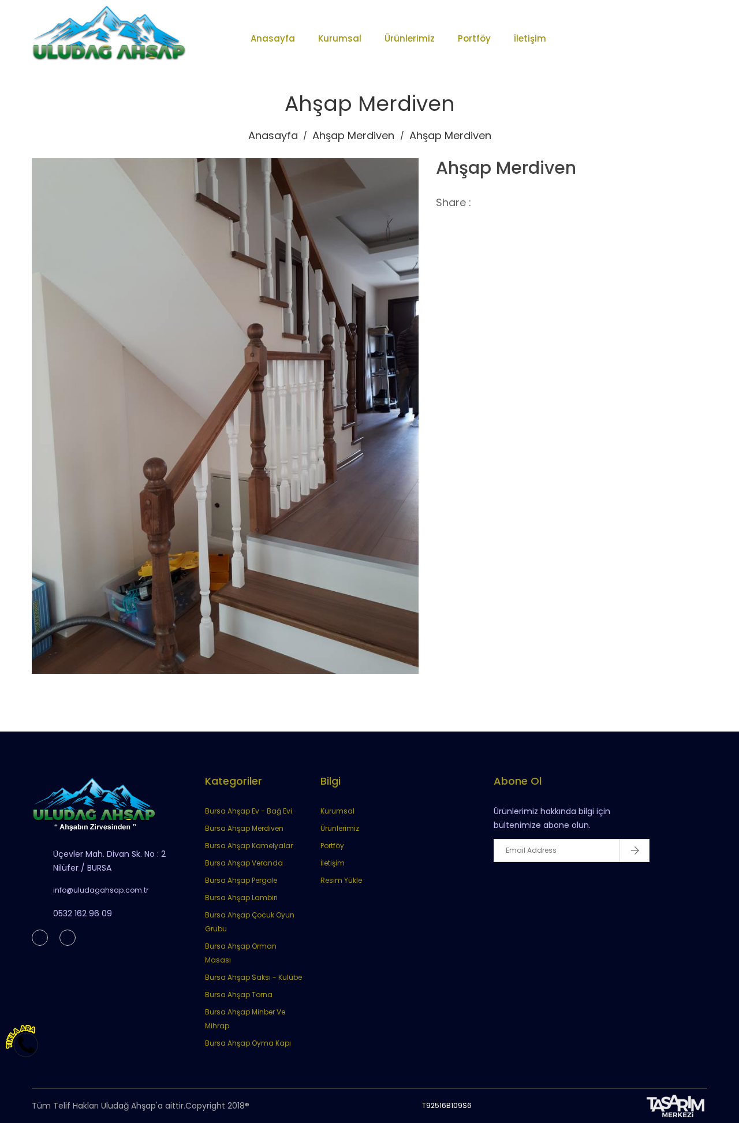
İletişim (530, 38)
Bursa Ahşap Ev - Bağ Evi (248, 811)
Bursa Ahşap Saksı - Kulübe (253, 977)
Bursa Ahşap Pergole (241, 880)
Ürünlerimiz (410, 38)
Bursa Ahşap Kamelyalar (249, 845)
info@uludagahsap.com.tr (100, 890)
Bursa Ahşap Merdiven (244, 828)
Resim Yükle (341, 880)
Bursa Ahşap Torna (239, 994)
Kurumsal (339, 38)
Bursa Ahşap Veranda (244, 863)
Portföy (474, 38)
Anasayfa (273, 38)
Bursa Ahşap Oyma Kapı (248, 1043)
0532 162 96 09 (82, 913)
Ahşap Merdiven (353, 135)
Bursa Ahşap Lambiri (241, 897)
